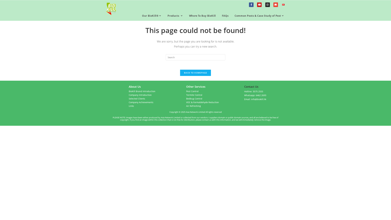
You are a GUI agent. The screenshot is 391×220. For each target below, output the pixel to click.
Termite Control (194, 95)
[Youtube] (259, 4)
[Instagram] (267, 4)
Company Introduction (140, 95)
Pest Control (192, 91)
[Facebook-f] (251, 4)
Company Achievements (141, 102)
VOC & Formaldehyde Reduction (202, 102)
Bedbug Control (194, 98)
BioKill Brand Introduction (142, 91)
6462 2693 (261, 95)
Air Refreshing (193, 106)
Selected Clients (137, 98)
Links (131, 106)
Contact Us (251, 86)
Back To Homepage (195, 72)
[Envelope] (275, 4)
